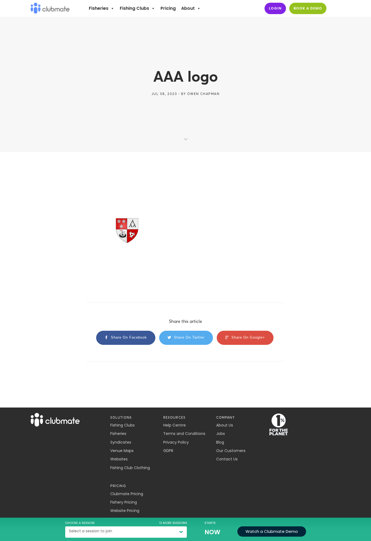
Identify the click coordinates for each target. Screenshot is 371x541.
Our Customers (231, 450)
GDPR (168, 450)
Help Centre (174, 425)
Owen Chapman (203, 94)
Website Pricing (124, 510)
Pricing (168, 8)
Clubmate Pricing (126, 494)
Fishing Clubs (134, 8)
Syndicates (120, 442)
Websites (119, 459)
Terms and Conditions (184, 433)
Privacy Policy (176, 442)
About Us (224, 425)
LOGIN (275, 8)
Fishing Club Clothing (130, 467)
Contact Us (227, 459)
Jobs (220, 433)
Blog (220, 442)
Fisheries (98, 8)
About (188, 8)
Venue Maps (122, 450)
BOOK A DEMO (308, 8)
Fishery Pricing (123, 502)
